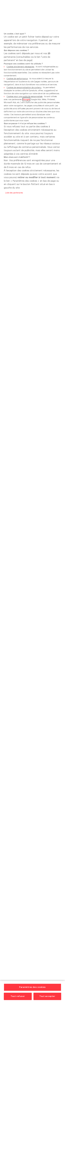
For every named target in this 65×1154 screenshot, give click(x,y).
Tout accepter (47, 996)
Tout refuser (18, 996)
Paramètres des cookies (32, 987)
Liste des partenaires (14, 192)
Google (26, 99)
